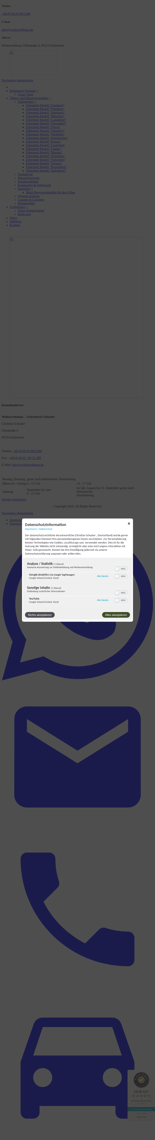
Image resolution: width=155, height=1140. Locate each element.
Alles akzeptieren (116, 614)
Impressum (31, 529)
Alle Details (102, 576)
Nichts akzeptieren (40, 614)
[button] (117, 569)
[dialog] (77, 570)
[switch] (121, 569)
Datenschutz (45, 529)
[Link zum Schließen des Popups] (129, 524)
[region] (77, 584)
